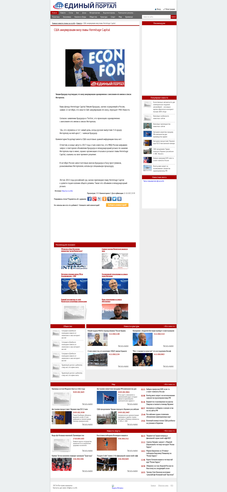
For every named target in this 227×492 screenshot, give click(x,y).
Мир (120, 17)
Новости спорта (113, 430)
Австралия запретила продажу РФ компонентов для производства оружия (163, 134)
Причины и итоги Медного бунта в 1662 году (68, 389)
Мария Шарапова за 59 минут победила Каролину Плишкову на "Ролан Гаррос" (158, 453)
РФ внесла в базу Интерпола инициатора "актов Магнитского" (72, 250)
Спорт (113, 17)
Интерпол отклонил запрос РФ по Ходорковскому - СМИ (72, 275)
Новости (63, 13)
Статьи (71, 13)
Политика (56, 17)
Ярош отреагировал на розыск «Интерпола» (112, 300)
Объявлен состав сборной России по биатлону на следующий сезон (159, 467)
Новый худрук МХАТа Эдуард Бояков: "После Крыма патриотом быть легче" (107, 330)
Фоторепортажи (94, 13)
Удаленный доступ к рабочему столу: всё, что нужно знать (72, 366)
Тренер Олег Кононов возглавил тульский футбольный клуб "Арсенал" (160, 473)
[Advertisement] (95, 40)
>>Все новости (169, 326)
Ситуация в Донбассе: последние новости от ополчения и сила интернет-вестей (71, 334)
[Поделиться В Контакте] (119, 199)
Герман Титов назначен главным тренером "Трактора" (72, 455)
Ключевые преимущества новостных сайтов (161, 125)
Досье (84, 13)
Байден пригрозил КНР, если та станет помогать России (163, 159)
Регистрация (170, 9)
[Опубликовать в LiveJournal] (99, 199)
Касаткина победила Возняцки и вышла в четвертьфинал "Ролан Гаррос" (112, 435)
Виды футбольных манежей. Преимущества (68, 435)
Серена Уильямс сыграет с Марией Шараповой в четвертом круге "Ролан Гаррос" (160, 444)
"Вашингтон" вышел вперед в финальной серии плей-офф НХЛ (158, 436)
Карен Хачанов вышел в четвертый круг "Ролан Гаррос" (159, 460)
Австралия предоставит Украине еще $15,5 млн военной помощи (164, 142)
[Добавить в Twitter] (114, 199)
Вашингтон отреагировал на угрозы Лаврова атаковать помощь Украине (159, 402)
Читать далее (123, 346)
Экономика (67, 17)
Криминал (129, 17)
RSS (172, 485)
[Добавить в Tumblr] (109, 199)
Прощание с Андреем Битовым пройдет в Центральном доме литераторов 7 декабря (153, 330)
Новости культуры (131, 326)
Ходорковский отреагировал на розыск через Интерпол (115, 275)
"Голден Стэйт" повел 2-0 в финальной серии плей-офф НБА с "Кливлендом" (117, 455)
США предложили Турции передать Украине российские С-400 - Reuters (163, 151)
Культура (103, 17)
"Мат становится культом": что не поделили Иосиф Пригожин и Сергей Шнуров (152, 351)
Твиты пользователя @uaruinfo (153, 181)
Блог (77, 13)
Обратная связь (163, 485)
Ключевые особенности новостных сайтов (161, 117)
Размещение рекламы (125, 13)
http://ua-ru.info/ (67, 191)
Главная (54, 13)
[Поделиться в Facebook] (89, 199)
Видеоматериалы (109, 13)
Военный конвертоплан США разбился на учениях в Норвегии (160, 421)
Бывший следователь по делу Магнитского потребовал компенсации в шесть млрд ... (74, 300)
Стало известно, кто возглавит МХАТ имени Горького (107, 351)
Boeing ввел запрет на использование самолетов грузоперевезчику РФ (161, 168)
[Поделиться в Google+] (94, 199)
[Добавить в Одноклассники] (104, 199)
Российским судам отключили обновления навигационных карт (158, 415)
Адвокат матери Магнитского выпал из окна (115, 250)
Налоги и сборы (80, 17)
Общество (93, 17)
